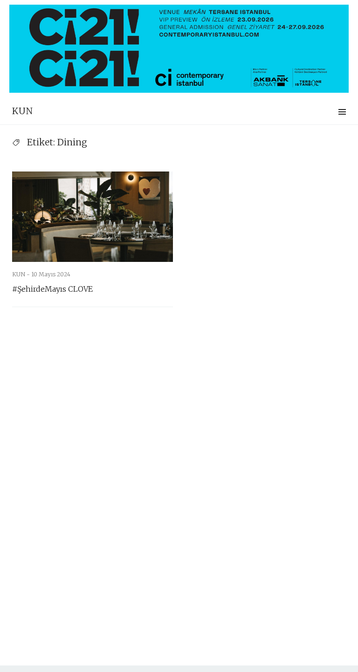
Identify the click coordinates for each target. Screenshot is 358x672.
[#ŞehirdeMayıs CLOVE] (92, 216)
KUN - (21, 274)
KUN (22, 111)
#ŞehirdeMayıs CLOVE (52, 289)
